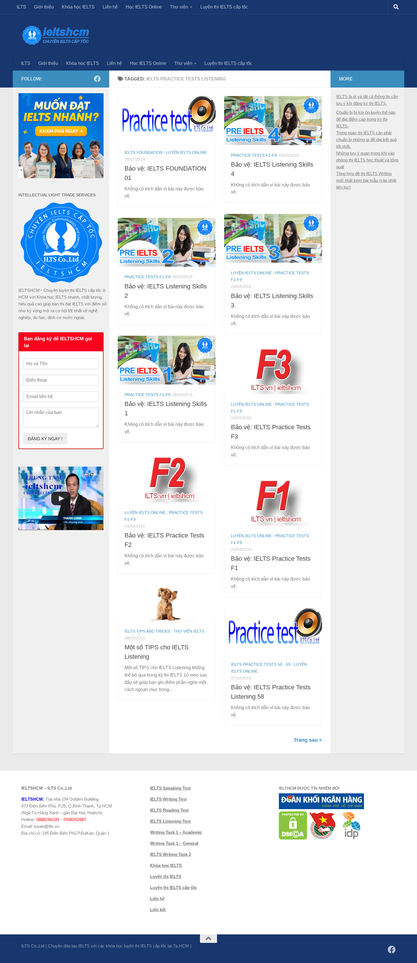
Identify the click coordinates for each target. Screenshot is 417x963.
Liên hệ (110, 7)
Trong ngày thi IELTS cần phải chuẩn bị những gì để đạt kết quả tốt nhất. (366, 139)
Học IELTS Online (144, 7)
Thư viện (179, 7)
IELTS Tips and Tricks (147, 631)
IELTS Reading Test (169, 810)
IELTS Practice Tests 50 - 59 (260, 664)
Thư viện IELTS (188, 631)
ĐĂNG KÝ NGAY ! (45, 438)
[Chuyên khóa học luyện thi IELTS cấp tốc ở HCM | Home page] (55, 35)
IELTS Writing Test (168, 799)
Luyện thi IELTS (165, 876)
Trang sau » (308, 740)
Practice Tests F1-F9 (254, 155)
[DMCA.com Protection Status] (293, 838)
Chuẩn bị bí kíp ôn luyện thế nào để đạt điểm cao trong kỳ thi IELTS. (365, 119)
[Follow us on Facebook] (97, 78)
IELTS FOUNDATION (144, 152)
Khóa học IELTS (78, 7)
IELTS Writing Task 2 (170, 854)
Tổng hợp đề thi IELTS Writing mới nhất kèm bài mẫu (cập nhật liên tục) (366, 180)
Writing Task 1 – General (174, 843)
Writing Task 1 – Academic (176, 832)
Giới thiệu (44, 7)
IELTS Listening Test (170, 821)
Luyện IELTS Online (186, 152)
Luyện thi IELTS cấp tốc (224, 7)
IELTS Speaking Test (170, 788)
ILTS (21, 7)
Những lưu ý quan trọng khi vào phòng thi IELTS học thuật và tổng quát (367, 160)
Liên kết (158, 909)
